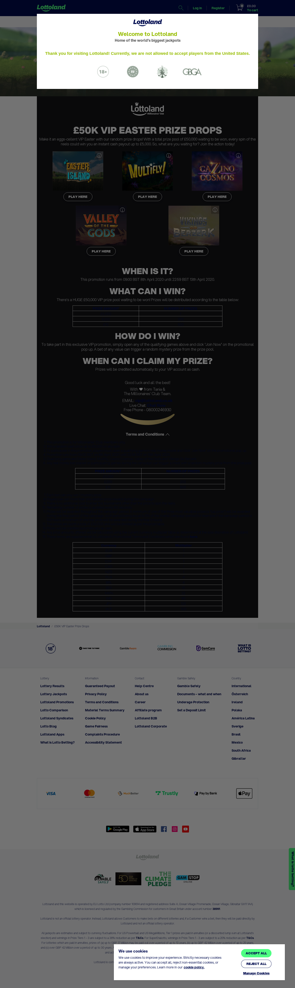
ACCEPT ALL (256, 953)
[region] (199, 962)
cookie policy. (194, 967)
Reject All (256, 964)
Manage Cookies (256, 973)
